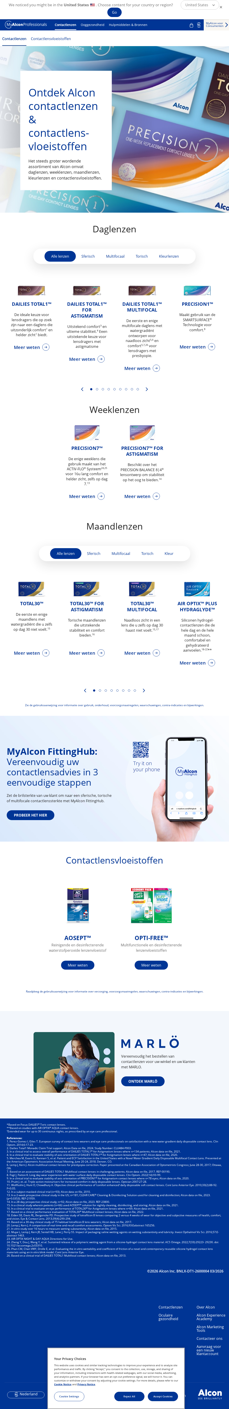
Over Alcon (206, 1307)
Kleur (169, 553)
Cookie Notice (63, 1384)
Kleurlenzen (169, 256)
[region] (116, 1378)
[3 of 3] (103, 389)
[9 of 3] (138, 389)
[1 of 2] (94, 690)
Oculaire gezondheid (168, 1317)
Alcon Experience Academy (211, 1317)
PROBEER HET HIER (30, 815)
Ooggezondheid (92, 25)
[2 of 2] (100, 690)
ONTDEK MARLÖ (142, 1081)
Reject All (129, 1396)
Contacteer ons (210, 1338)
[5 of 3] (114, 389)
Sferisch (88, 256)
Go (114, 12)
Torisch (142, 256)
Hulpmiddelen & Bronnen (128, 25)
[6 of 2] (123, 690)
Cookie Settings (69, 1396)
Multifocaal (115, 256)
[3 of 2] (106, 690)
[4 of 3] (109, 389)
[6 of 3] (120, 389)
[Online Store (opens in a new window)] (191, 25)
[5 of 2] (117, 690)
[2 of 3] (97, 389)
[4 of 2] (111, 690)
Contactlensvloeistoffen (51, 38)
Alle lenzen (60, 256)
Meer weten (27, 347)
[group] (31, 319)
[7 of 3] (126, 389)
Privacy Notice (86, 1384)
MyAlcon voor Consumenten (214, 24)
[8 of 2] (135, 690)
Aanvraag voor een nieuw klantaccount (209, 1350)
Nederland (29, 1394)
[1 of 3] (91, 389)
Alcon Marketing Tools (210, 1328)
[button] (200, 5)
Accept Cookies (163, 1396)
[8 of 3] (132, 389)
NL (199, 24)
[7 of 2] (129, 690)
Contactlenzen (65, 25)
